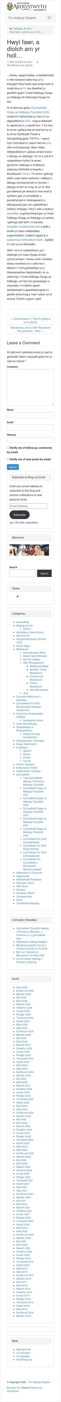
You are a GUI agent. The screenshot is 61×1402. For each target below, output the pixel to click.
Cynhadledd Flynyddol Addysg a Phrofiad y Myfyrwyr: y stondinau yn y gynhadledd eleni (32, 933)
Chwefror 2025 (24, 1048)
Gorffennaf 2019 (25, 1275)
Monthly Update (31, 659)
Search (13, 567)
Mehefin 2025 (23, 1034)
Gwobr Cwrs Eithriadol (35, 656)
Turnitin (27, 761)
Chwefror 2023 (24, 1129)
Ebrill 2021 (22, 1204)
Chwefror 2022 (24, 1170)
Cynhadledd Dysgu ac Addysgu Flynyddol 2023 (35, 812)
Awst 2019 (21, 1271)
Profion (27, 757)
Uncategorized (24, 896)
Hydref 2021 (22, 1183)
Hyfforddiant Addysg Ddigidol (31, 941)
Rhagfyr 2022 (23, 1136)
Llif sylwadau (23, 1356)
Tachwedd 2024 (24, 1058)
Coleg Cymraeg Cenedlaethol (31, 735)
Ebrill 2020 (22, 1244)
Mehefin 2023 (23, 1116)
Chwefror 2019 (24, 1292)
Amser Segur (23, 645)
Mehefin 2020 (23, 1238)
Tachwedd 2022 (24, 1139)
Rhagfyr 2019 (23, 1258)
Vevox (26, 174)
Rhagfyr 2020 (23, 1217)
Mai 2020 (21, 1241)
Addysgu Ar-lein (22, 28)
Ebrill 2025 (22, 1041)
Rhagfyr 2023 (23, 1095)
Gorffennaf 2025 (25, 1031)
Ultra (25, 693)
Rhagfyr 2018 (23, 1299)
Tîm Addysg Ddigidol (22, 17)
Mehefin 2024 (23, 1075)
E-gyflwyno (22, 747)
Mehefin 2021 (23, 1197)
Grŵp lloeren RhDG (26, 767)
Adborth (27, 750)
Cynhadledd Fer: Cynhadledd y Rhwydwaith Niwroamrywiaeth (32, 864)
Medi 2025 (22, 1024)
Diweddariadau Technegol (30, 740)
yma (48, 143)
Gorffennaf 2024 (25, 1072)
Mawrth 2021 (23, 1207)
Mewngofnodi (23, 1349)
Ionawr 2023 (23, 1133)
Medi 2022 (22, 1146)
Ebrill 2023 (22, 1122)
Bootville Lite (14, 1387)
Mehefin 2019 (23, 1278)
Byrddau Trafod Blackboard (38, 671)
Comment (12, 366)
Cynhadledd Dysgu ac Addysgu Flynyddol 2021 (35, 791)
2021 (28, 121)
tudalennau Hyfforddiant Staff (24, 240)
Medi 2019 (22, 1268)
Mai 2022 (21, 1160)
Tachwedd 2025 (24, 1017)
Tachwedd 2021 (24, 1180)
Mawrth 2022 (23, 1166)
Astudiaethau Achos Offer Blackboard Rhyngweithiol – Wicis (30, 329)
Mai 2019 (21, 1282)
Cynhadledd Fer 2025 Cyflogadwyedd (34, 854)
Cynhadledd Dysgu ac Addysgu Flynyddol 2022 (35, 801)
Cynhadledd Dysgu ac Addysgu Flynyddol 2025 (35, 832)
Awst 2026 (21, 987)
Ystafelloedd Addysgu (27, 903)
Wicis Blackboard (39, 689)
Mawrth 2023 (23, 1126)
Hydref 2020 (22, 1224)
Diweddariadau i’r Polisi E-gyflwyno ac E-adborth (30, 320)
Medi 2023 (22, 1106)
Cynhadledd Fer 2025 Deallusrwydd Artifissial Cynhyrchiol (28, 707)
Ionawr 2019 (23, 1295)
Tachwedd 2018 (24, 1302)
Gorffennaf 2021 (25, 1194)
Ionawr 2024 (23, 1092)
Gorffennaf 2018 (25, 1312)
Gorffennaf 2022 (25, 1153)
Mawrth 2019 (23, 1288)
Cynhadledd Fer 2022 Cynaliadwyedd (34, 840)
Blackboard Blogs (39, 666)
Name (10, 409)
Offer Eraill (21, 886)
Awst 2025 (21, 1028)
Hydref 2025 (22, 1021)
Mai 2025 (21, 1038)
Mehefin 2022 (23, 1156)
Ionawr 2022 (23, 1173)
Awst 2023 (21, 1109)
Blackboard (22, 649)
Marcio (26, 754)
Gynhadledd (22, 774)
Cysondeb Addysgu (26, 723)
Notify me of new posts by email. (30, 459)
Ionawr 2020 (23, 1255)
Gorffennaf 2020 (25, 1234)
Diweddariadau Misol (34, 652)
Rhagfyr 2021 (23, 1177)
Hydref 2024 (22, 1061)
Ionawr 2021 (23, 1214)
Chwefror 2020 (24, 1251)
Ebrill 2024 (22, 1082)
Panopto (20, 889)
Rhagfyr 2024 (23, 1055)
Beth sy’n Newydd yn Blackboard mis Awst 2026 (31, 953)
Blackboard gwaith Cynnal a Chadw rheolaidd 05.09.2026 (31, 946)
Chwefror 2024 (24, 1089)
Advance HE (22, 635)
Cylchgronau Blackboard (36, 677)
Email (10, 422)
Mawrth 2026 (23, 1004)
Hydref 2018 (22, 1305)
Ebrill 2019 (22, 1285)
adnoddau (13, 213)
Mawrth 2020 (23, 1248)
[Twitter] (17, 596)
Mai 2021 (21, 1200)
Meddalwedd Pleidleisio (28, 879)
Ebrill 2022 (22, 1163)
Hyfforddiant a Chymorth (29, 872)
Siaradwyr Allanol (25, 893)
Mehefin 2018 (23, 1315)
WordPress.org (24, 1359)
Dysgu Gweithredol (26, 744)
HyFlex (26, 628)
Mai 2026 (21, 997)
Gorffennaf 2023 (25, 1112)
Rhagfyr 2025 (23, 1014)
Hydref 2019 (22, 1265)
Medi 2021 (22, 1187)
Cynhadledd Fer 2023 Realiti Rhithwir (34, 847)
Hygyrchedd (22, 876)
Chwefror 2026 (24, 1007)
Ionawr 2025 (23, 1051)
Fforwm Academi (25, 764)
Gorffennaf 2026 (25, 990)
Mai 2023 (21, 1119)
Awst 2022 (21, 1150)
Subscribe (19, 515)
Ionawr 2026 (23, 1011)
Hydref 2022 (22, 1143)
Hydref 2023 (22, 1102)
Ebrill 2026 (22, 1001)
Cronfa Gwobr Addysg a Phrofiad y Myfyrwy (29, 960)
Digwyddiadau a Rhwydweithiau (24, 728)
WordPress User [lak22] (19, 65)
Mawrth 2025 (23, 1045)
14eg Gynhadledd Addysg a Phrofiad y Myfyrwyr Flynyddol (34, 781)
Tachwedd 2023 (24, 1099)
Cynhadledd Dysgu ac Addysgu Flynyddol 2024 (35, 822)
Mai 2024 (21, 1078)
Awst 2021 (21, 1190)
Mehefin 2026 (23, 994)
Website (11, 434)
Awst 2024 (21, 1068)
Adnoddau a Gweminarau (30, 632)
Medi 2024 (22, 1065)
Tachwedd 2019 (24, 1261)
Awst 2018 (21, 1309)
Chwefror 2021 (24, 1211)
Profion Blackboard (36, 684)
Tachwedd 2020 (24, 1221)
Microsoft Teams (25, 882)
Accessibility (22, 622)
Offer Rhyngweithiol (33, 662)
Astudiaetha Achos (33, 720)
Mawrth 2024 (23, 1085)
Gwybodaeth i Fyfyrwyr (28, 771)
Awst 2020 (21, 1231)
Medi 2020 (22, 1227)
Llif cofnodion (23, 1352)
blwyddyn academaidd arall (23, 226)
